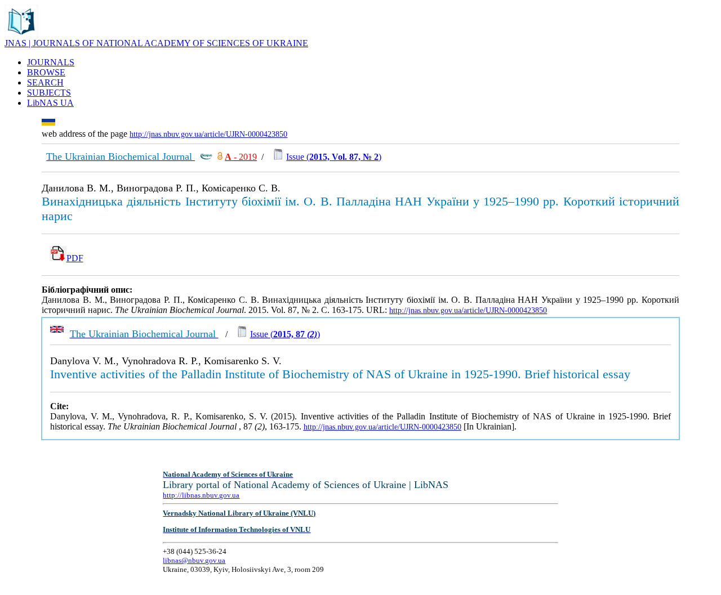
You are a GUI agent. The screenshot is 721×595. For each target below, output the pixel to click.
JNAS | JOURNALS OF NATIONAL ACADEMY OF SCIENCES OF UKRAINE (156, 43)
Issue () (333, 157)
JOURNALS (50, 62)
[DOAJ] (219, 157)
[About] (21, 35)
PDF (74, 258)
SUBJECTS (49, 92)
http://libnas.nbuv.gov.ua (201, 495)
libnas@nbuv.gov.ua (194, 560)
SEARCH (45, 82)
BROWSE (46, 72)
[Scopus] (206, 157)
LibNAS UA (50, 103)
